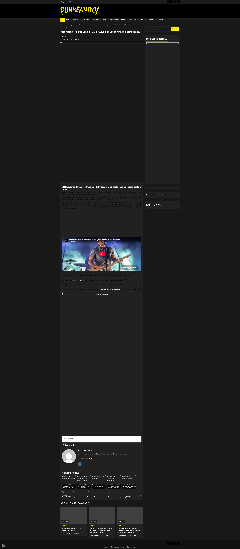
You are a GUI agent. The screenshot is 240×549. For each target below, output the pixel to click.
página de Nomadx (79, 280)
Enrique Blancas (74, 39)
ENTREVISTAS (114, 20)
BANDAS (123, 20)
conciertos (79, 492)
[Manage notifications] (3, 545)
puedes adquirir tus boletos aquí (109, 289)
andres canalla (70, 492)
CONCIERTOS (85, 20)
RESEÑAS (104, 20)
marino (97, 492)
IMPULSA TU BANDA (147, 20)
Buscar (174, 29)
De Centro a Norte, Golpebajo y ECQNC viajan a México (123, 496)
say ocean (110, 492)
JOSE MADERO (88, 492)
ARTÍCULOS (95, 20)
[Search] (178, 20)
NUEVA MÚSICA (133, 20)
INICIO (67, 20)
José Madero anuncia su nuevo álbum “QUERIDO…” (72, 530)
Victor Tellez (76, 533)
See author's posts (87, 458)
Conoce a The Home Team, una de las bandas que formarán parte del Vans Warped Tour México (129, 531)
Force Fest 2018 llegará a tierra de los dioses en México (80, 496)
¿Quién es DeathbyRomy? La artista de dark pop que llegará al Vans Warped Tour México (101, 531)
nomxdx (102, 492)
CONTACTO (159, 20)
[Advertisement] (140, 10)
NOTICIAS (75, 20)
